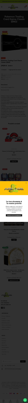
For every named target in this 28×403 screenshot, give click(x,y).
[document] (14, 201)
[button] (26, 182)
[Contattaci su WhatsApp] (25, 400)
